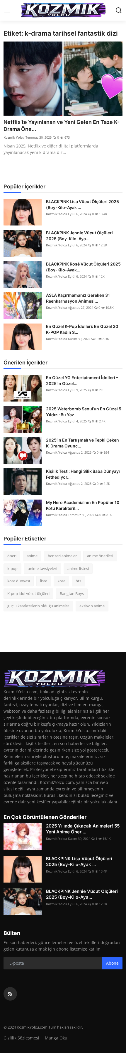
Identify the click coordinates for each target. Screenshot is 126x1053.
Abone (112, 963)
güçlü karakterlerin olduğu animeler (38, 605)
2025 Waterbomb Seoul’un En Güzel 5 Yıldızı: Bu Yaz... (83, 411)
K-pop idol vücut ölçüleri (28, 593)
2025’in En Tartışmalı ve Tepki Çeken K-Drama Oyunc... (82, 442)
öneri (11, 555)
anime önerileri (100, 555)
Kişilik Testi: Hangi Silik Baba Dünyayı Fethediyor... (83, 474)
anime (32, 555)
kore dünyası (18, 580)
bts (78, 580)
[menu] (7, 10)
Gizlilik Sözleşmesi (21, 1038)
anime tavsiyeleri (42, 568)
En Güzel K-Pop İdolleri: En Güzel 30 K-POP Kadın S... (82, 329)
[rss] (10, 994)
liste (43, 580)
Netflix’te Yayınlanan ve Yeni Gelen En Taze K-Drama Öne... (62, 125)
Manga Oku (56, 1038)
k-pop (12, 568)
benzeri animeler (62, 555)
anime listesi (78, 568)
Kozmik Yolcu (14, 137)
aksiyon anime (92, 605)
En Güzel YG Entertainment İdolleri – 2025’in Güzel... (82, 380)
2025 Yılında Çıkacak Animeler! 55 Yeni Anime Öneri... (83, 829)
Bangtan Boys (72, 593)
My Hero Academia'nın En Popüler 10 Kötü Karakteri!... (82, 505)
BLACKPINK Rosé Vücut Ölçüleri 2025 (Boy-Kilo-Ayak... (83, 266)
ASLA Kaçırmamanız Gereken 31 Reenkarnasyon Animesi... (78, 298)
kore (61, 580)
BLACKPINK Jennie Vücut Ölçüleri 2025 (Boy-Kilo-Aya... (79, 235)
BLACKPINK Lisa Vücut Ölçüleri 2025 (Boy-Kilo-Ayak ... (82, 204)
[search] (118, 10)
